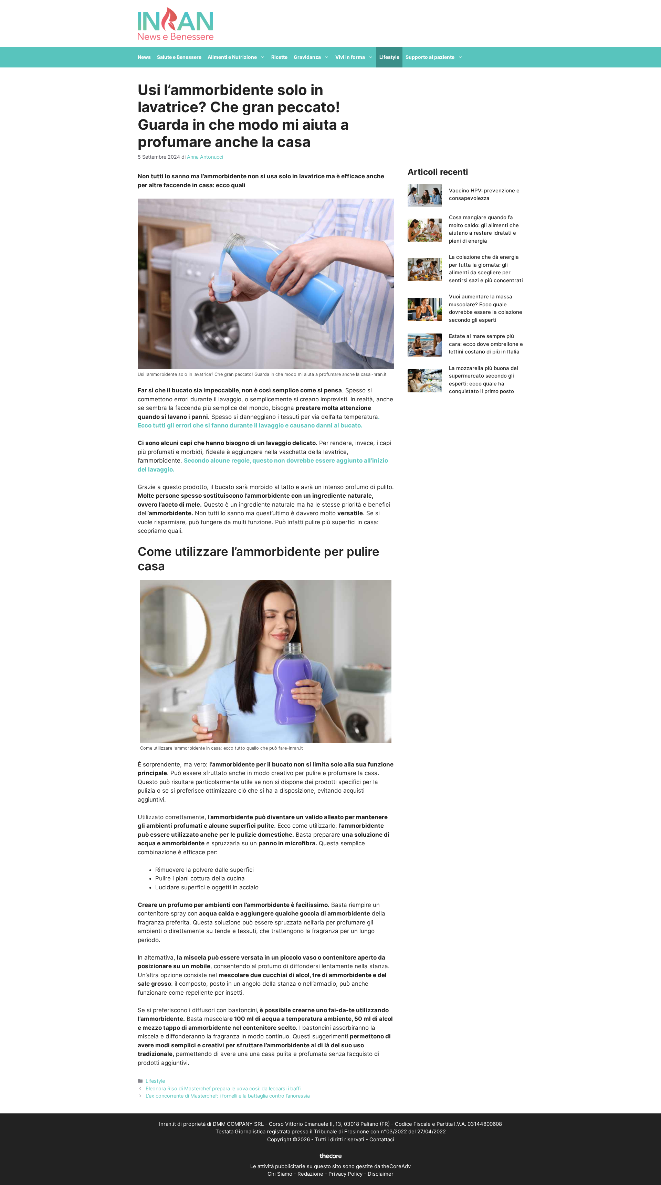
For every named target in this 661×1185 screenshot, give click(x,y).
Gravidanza (307, 57)
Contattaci (381, 1139)
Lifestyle (389, 57)
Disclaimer (381, 1174)
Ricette (279, 57)
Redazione (310, 1174)
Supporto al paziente (430, 57)
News (144, 57)
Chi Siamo (279, 1174)
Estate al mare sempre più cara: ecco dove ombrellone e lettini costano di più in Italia (486, 344)
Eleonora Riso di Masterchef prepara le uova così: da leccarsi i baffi (223, 1088)
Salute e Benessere (179, 57)
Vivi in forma (350, 57)
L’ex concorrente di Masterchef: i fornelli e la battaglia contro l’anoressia (228, 1096)
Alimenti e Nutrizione (232, 57)
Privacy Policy (345, 1174)
